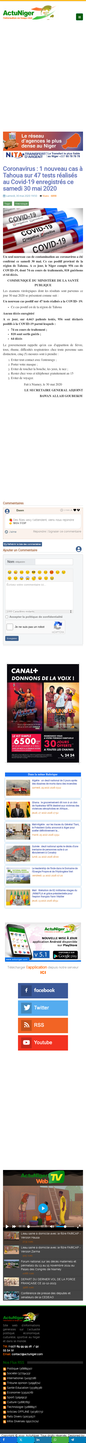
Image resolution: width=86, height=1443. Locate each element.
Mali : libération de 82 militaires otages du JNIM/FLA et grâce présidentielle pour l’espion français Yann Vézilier (54, 893)
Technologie (15, 1406)
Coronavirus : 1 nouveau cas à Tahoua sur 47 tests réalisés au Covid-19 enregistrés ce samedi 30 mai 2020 (43, 178)
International (15, 1378)
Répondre (39, 531)
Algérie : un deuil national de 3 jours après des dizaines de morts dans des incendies (54, 782)
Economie (13, 1392)
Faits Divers (14, 1416)
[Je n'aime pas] (79, 510)
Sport (10, 1397)
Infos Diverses (16, 1421)
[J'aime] (74, 510)
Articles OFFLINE (18, 1411)
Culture (11, 1402)
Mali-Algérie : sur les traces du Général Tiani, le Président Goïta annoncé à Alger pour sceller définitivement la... (55, 827)
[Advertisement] (43, 72)
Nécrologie (21, 204)
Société (12, 1373)
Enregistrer (12, 638)
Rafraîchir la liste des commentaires (24, 544)
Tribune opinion (17, 1382)
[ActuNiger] (31, 12)
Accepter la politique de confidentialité (36, 616)
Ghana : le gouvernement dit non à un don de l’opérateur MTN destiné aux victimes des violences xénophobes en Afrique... (55, 805)
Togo (7, 204)
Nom (16, 561)
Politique (12, 1368)
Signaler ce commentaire (64, 531)
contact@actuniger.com (27, 1354)
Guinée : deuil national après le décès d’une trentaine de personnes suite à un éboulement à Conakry (55, 849)
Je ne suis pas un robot (29, 626)
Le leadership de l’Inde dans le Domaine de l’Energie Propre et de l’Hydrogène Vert (55, 870)
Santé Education (17, 1387)
